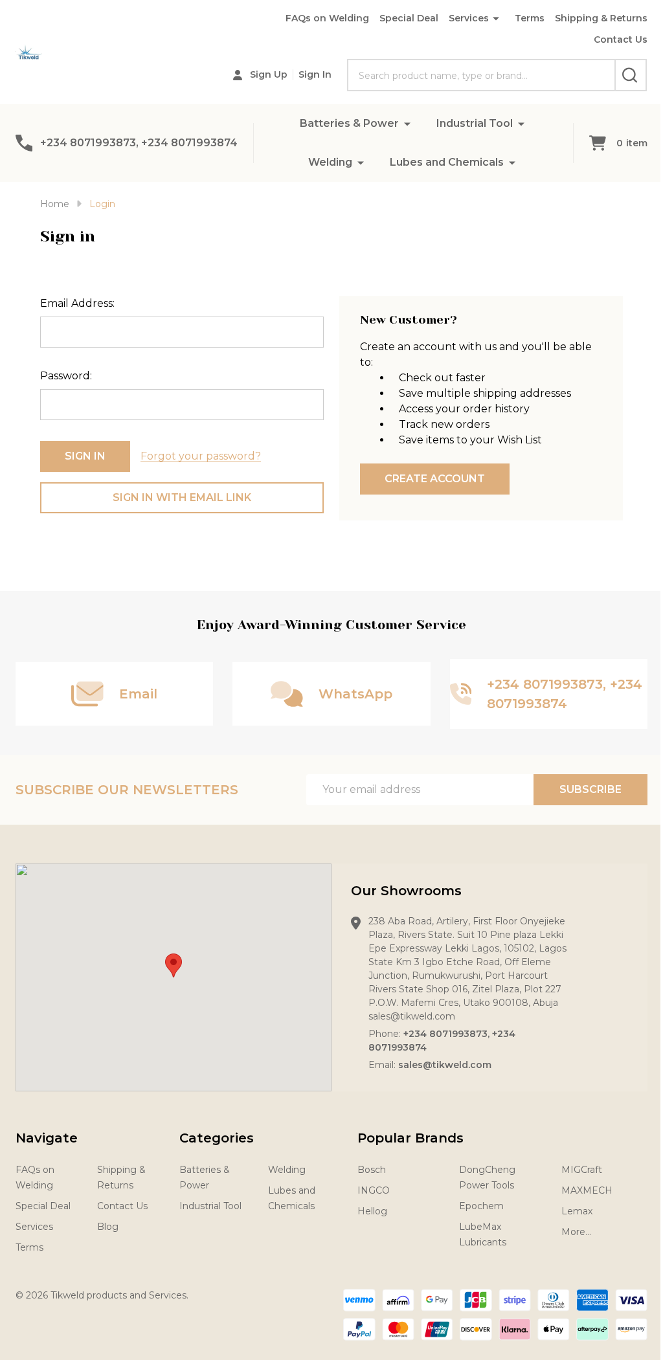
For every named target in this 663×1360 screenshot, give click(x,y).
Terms (530, 18)
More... (576, 1232)
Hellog (372, 1211)
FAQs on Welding (327, 18)
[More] (407, 123)
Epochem (481, 1206)
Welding (330, 162)
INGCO (373, 1190)
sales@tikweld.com (444, 1065)
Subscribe (590, 789)
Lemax (576, 1211)
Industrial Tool (474, 123)
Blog (107, 1226)
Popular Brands (410, 1138)
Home (54, 204)
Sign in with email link (182, 497)
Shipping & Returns (601, 18)
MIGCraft (581, 1170)
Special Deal (408, 18)
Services (469, 18)
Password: (66, 376)
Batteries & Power (349, 123)
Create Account (435, 479)
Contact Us (620, 39)
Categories (216, 1138)
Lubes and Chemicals (447, 162)
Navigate (47, 1138)
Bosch (371, 1170)
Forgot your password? (200, 456)
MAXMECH (586, 1190)
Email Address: (77, 303)
